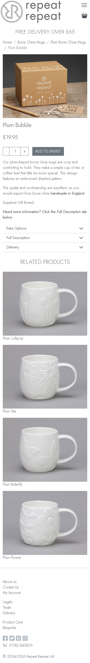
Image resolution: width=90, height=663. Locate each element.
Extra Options (16, 228)
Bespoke (9, 627)
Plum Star (9, 411)
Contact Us (11, 587)
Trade (7, 607)
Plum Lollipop (13, 338)
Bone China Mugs (31, 42)
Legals (7, 602)
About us (10, 581)
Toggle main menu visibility (84, 4)
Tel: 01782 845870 (18, 645)
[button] (41, 113)
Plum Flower (12, 557)
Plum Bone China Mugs (68, 42)
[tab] (45, 228)
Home (7, 42)
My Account (12, 592)
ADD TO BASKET (48, 151)
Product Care (13, 622)
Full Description (18, 237)
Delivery (12, 247)
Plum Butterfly (12, 484)
